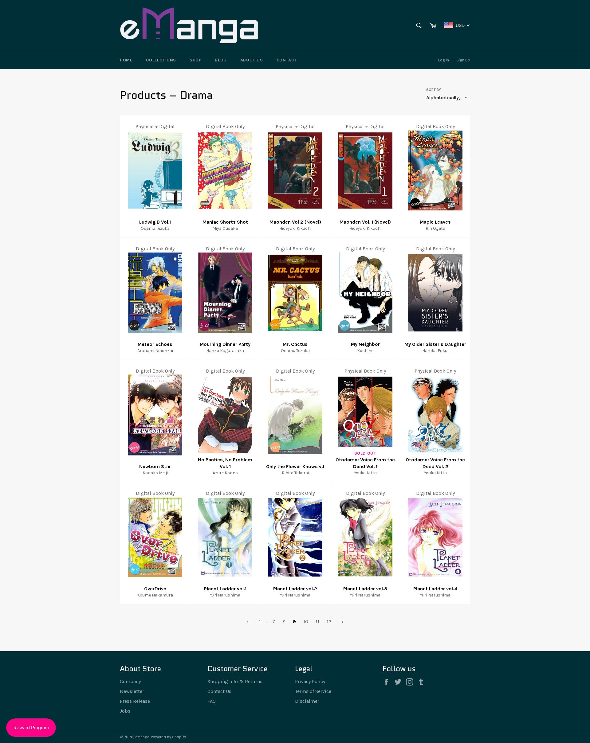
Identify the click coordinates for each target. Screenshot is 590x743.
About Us (251, 60)
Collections (161, 60)
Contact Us (219, 691)
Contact (287, 60)
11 (317, 621)
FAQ (211, 701)
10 (305, 621)
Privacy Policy (310, 681)
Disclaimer (307, 701)
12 (329, 621)
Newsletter (132, 691)
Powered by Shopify (168, 736)
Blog (220, 60)
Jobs (125, 711)
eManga (142, 736)
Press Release (135, 701)
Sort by (433, 90)
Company (130, 681)
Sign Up (463, 60)
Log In (443, 60)
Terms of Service (313, 691)
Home (126, 60)
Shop (195, 60)
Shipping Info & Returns (234, 681)
